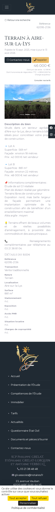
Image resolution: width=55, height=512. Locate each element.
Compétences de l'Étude (26, 393)
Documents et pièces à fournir (29, 439)
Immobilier (17, 402)
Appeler (41, 59)
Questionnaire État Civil (25, 430)
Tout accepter (18, 498)
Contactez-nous (19, 59)
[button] (8, 102)
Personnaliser (28, 503)
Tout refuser (39, 498)
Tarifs (14, 413)
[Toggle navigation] (6, 7)
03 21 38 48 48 (29, 469)
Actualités (17, 422)
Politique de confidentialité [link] (28, 508)
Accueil (15, 376)
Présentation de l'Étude (25, 384)
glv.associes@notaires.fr (29, 475)
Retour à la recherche (18, 20)
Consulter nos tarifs (42, 80)
